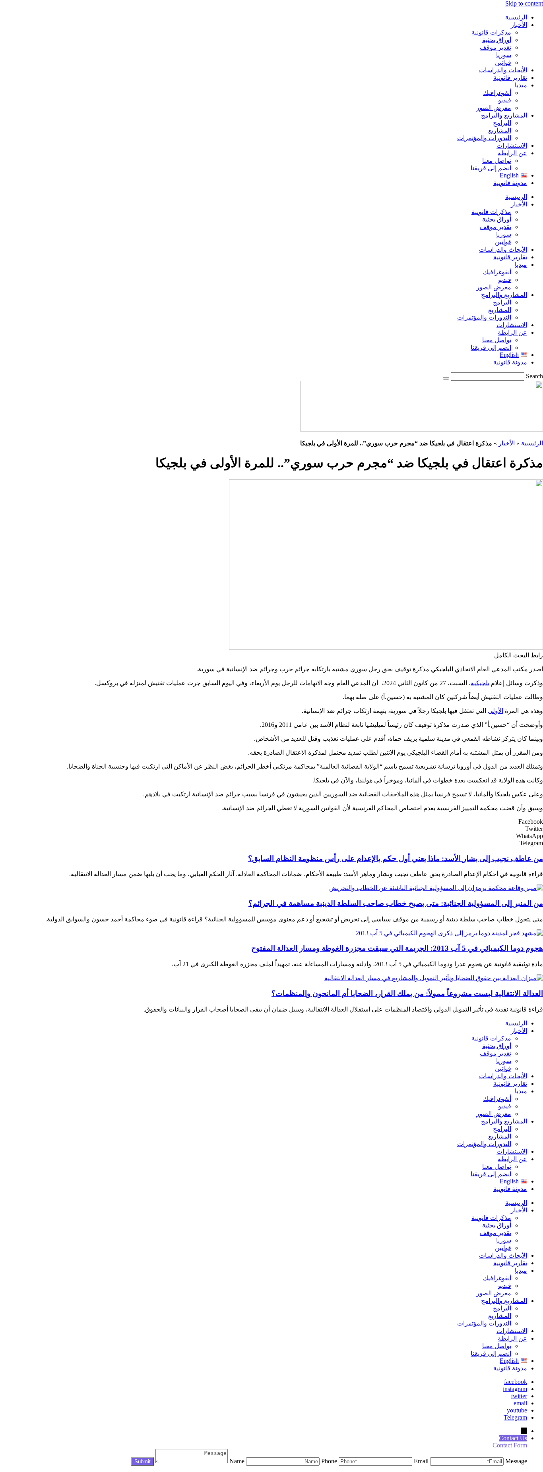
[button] (518, 655)
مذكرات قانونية (491, 32)
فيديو (504, 100)
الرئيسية (516, 17)
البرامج (502, 122)
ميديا (521, 85)
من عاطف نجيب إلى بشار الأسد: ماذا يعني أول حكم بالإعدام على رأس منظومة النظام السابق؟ (395, 858)
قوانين (503, 62)
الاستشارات (511, 145)
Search (534, 376)
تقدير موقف (495, 47)
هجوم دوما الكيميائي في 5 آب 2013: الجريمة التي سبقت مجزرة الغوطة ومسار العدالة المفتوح (397, 948)
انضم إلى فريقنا (491, 168)
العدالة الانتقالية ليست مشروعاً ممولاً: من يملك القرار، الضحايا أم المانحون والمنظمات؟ (407, 993)
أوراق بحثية (496, 40)
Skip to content (524, 3)
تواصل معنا (496, 160)
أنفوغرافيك (497, 92)
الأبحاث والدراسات (503, 70)
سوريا (503, 55)
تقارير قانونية (510, 77)
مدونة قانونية (510, 182)
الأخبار (519, 24)
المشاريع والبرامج (504, 115)
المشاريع (499, 130)
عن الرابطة (512, 153)
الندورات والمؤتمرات (484, 138)
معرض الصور (493, 107)
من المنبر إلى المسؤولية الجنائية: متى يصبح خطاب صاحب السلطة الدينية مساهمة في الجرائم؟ (395, 903)
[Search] (446, 378)
